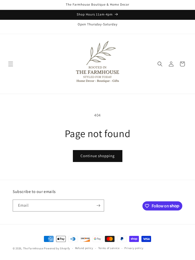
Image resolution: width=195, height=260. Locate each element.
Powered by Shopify (57, 248)
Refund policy (84, 248)
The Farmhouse (33, 248)
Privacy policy (133, 248)
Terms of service (109, 248)
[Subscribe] (98, 206)
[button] (10, 64)
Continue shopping (97, 155)
